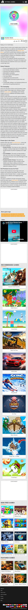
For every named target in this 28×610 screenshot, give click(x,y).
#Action (18, 39)
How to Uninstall (3, 594)
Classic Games (21, 215)
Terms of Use (3, 592)
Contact (2, 598)
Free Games (14, 214)
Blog (1, 600)
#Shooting (7, 39)
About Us (2, 588)
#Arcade (11, 39)
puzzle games (15, 180)
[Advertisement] (10, 198)
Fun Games (13, 215)
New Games (21, 214)
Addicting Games (6, 214)
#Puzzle (14, 39)
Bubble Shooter (6, 215)
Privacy (2, 596)
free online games (16, 142)
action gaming (7, 91)
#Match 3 (22, 39)
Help (1, 590)
